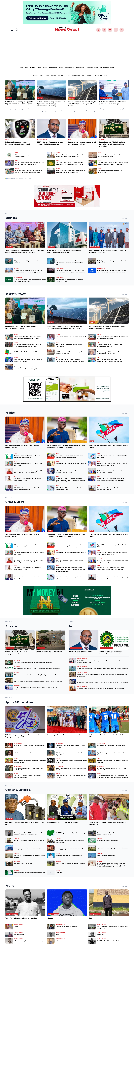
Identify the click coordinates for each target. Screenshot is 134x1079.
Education (90, 75)
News (26, 67)
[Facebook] (116, 30)
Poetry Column (98, 75)
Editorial (29, 75)
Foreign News (53, 67)
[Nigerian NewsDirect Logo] (66, 29)
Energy (61, 67)
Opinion (47, 75)
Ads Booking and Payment (107, 67)
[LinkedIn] (122, 30)
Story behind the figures (64, 75)
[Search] (17, 30)
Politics (45, 67)
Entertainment (80, 67)
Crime (39, 67)
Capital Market (76, 75)
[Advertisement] (67, 48)
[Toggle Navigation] (12, 30)
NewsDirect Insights (92, 67)
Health (83, 75)
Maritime (35, 75)
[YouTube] (110, 30)
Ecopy (105, 75)
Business (32, 67)
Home (21, 67)
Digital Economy (69, 67)
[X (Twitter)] (104, 30)
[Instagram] (98, 30)
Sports (41, 75)
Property (53, 75)
